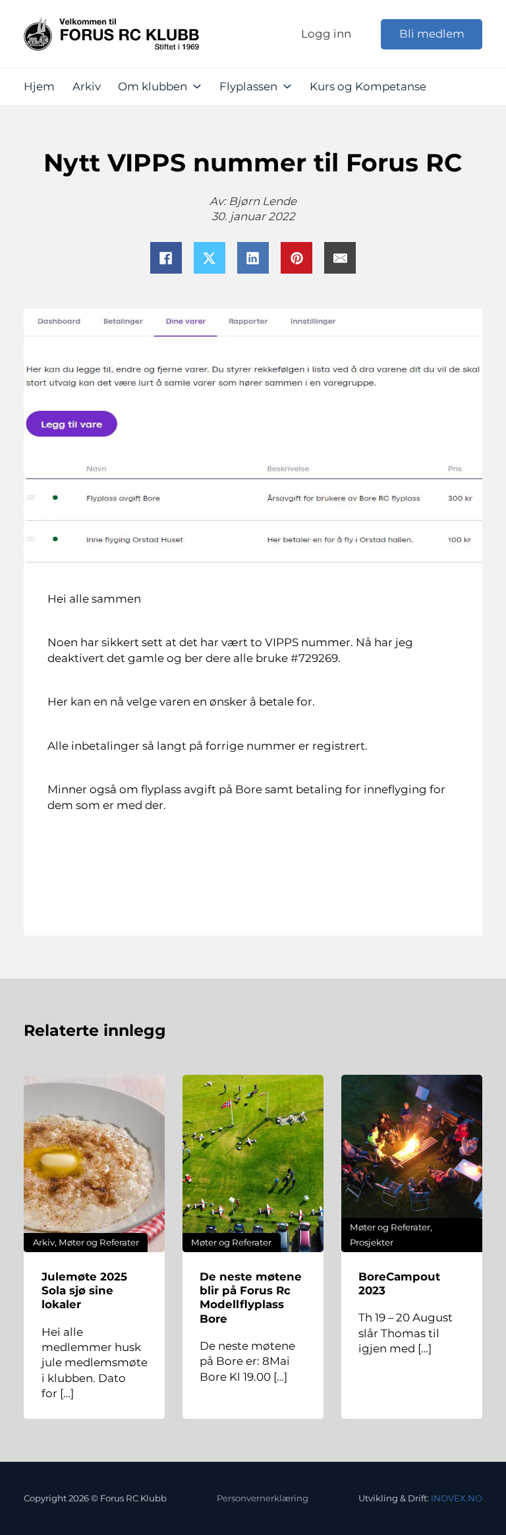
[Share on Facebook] (166, 258)
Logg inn (326, 33)
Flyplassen (248, 86)
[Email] (340, 258)
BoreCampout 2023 (399, 1283)
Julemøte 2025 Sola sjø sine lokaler (84, 1290)
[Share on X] (209, 258)
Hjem (39, 86)
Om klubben (152, 86)
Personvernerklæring (262, 1498)
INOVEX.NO (456, 1498)
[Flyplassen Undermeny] (287, 86)
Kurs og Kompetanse (368, 86)
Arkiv (86, 86)
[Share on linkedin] (253, 258)
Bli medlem (431, 33)
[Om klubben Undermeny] (197, 86)
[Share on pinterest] (296, 258)
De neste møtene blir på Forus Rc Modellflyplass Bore (251, 1297)
